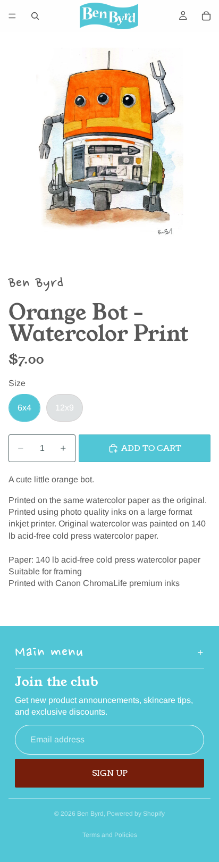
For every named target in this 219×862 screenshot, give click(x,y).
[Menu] (12, 16)
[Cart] (206, 16)
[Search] (35, 16)
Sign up (110, 773)
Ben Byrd (90, 813)
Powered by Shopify (136, 813)
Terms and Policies (109, 835)
